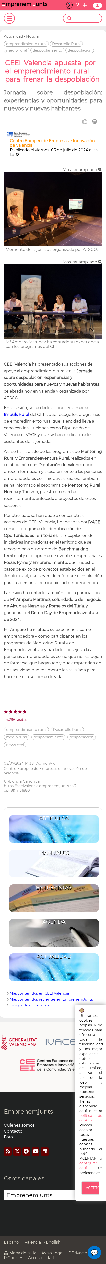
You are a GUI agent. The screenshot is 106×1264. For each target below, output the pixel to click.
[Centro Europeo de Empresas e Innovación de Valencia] (18, 136)
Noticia (32, 36)
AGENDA (54, 922)
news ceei (15, 745)
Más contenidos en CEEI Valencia (39, 993)
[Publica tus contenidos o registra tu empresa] (85, 5)
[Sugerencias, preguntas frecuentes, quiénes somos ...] (77, 5)
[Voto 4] (20, 711)
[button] (94, 1252)
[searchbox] (87, 18)
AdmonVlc (45, 763)
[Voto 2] (11, 711)
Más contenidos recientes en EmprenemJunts (51, 999)
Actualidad (13, 36)
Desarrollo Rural (66, 44)
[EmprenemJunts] (25, 5)
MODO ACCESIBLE (69, 5)
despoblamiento (47, 50)
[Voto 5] (25, 711)
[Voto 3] (15, 711)
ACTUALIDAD (54, 956)
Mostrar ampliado (80, 169)
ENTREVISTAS (54, 887)
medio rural (16, 50)
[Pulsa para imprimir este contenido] (94, 121)
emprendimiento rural (26, 44)
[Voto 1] (6, 711)
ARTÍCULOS (54, 818)
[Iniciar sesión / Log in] (97, 6)
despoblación (80, 50)
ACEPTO (92, 1188)
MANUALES (54, 853)
